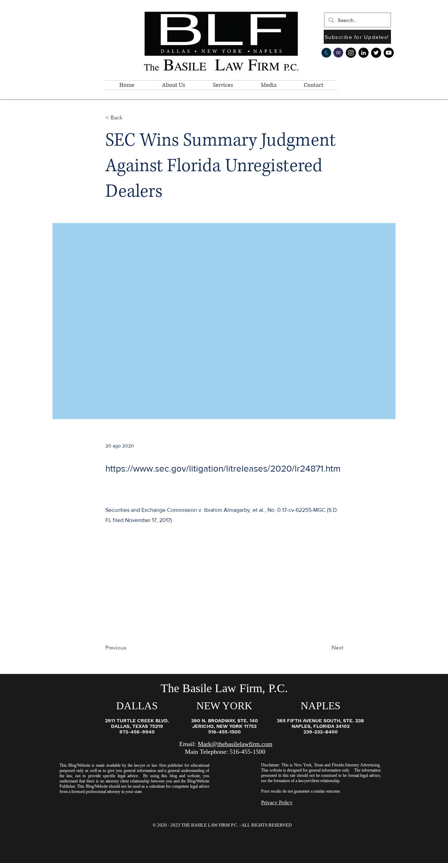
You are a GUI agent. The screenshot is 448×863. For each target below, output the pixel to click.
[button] (173, 85)
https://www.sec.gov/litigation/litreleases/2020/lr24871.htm (223, 468)
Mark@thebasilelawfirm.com (235, 743)
